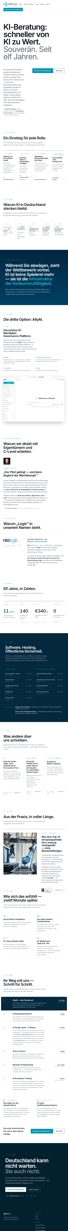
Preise (36, 1219)
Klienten (31, 4)
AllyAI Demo (59, 71)
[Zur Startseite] (10, 4)
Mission (26, 4)
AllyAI (20, 4)
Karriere (47, 4)
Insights (42, 4)
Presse (37, 4)
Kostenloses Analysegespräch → (42, 1131)
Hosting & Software (39, 1225)
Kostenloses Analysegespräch (13, 9)
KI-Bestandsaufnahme (25, 176)
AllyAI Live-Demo (34, 1190)
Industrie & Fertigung (40, 1228)
